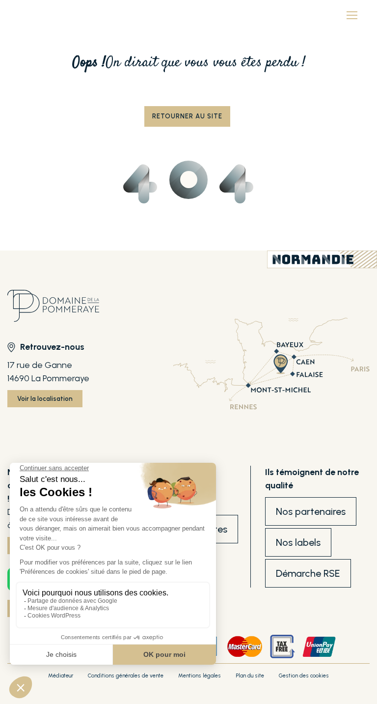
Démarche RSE (308, 573)
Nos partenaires (311, 511)
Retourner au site (187, 116)
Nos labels (298, 542)
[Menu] (352, 14)
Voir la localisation (45, 398)
